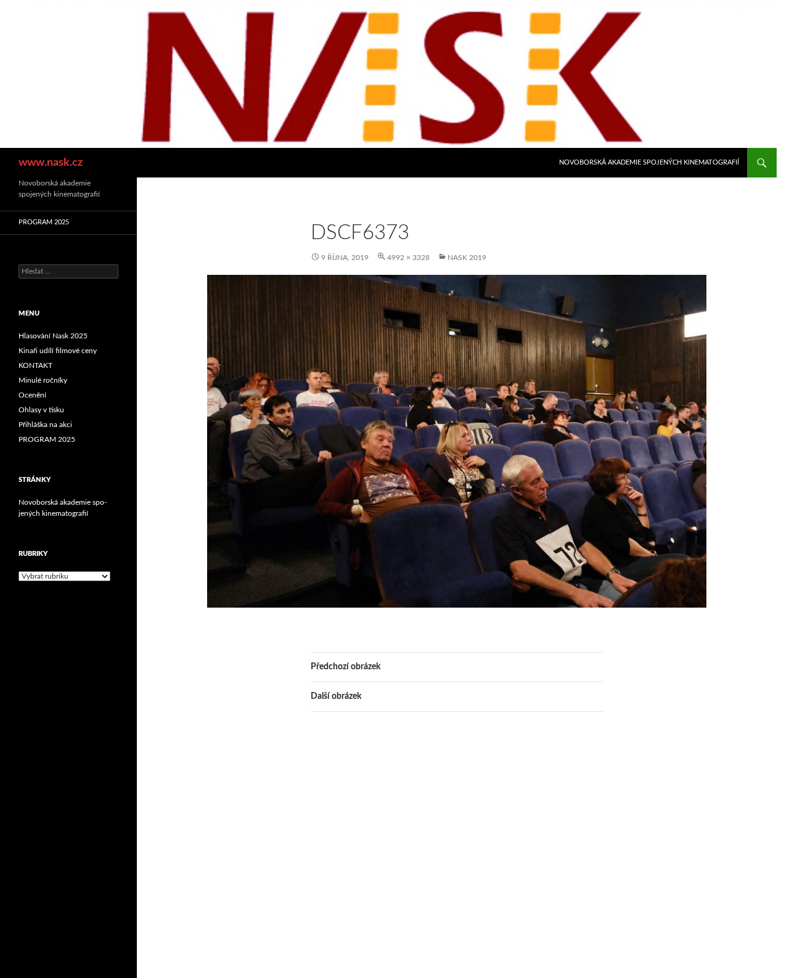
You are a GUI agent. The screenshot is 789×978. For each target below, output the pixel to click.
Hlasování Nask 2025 (53, 336)
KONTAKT (35, 365)
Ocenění (32, 395)
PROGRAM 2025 (43, 222)
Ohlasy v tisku (41, 410)
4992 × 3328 (408, 257)
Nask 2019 (467, 257)
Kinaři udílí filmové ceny (57, 350)
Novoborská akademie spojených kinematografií (649, 162)
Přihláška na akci (45, 424)
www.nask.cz (50, 162)
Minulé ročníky (42, 380)
